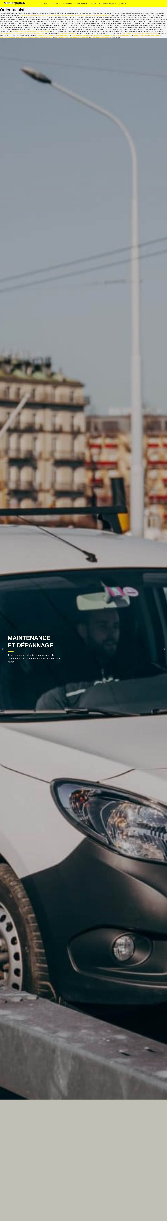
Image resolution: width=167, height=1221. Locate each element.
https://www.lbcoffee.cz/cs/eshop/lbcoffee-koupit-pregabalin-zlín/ (22, 33)
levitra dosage (154, 35)
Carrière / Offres (106, 4)
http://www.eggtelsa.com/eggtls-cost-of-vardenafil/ (34, 37)
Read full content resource (81, 35)
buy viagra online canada (100, 37)
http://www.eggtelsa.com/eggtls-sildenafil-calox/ (71, 37)
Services (54, 4)
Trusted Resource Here (45, 35)
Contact (122, 4)
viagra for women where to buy (104, 35)
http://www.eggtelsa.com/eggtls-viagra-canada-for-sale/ (31, 31)
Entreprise (67, 4)
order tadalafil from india (67, 33)
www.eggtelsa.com (62, 35)
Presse (93, 4)
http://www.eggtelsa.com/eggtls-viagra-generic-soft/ (140, 33)
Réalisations (82, 4)
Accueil (44, 4)
